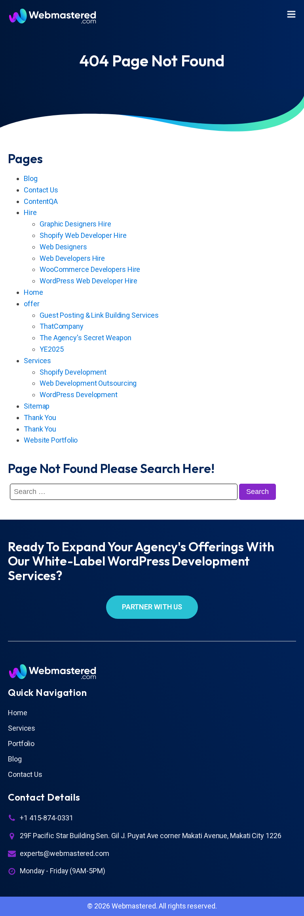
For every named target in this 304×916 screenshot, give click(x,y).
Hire (30, 212)
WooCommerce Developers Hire (90, 269)
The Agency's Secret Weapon (85, 338)
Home (33, 292)
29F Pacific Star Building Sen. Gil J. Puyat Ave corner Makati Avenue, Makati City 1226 (150, 835)
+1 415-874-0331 (46, 818)
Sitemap (36, 406)
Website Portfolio (51, 440)
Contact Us (41, 190)
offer (32, 304)
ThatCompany (62, 326)
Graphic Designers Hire (75, 224)
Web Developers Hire (72, 258)
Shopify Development (73, 372)
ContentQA (41, 201)
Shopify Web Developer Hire (83, 235)
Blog (31, 178)
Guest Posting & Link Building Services (99, 315)
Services (37, 360)
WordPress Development (79, 394)
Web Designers (63, 247)
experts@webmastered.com (64, 853)
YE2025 (51, 349)
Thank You (40, 417)
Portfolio (21, 743)
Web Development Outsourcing (88, 383)
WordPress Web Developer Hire (88, 281)
